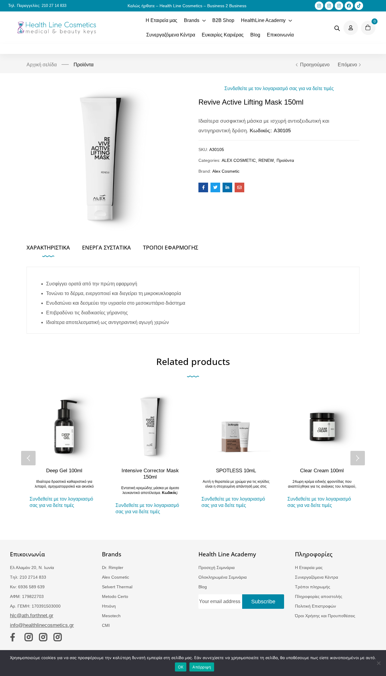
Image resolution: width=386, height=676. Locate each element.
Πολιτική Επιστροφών (315, 606)
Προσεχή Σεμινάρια (216, 567)
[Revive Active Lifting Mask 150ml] (203, 187)
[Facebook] (349, 6)
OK (181, 667)
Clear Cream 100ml (322, 470)
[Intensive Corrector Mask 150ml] (150, 426)
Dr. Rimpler (112, 567)
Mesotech (111, 615)
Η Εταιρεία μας (309, 567)
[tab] (54, 249)
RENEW (266, 160)
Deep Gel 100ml (64, 470)
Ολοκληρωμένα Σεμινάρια (222, 577)
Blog (202, 586)
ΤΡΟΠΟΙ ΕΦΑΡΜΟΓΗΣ (170, 247)
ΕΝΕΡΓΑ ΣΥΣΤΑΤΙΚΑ (106, 247)
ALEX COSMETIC (239, 160)
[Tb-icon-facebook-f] (14, 637)
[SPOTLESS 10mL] (236, 426)
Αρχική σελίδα (42, 64)
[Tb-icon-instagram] (28, 637)
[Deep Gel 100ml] (64, 426)
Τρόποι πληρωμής (312, 586)
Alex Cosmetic (225, 171)
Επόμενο (347, 64)
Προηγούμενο (315, 64)
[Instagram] (319, 6)
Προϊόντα (83, 64)
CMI (106, 625)
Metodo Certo (115, 596)
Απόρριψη (201, 667)
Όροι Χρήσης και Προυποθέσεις (325, 615)
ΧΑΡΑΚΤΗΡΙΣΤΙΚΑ (48, 247)
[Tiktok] (359, 6)
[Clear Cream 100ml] (321, 426)
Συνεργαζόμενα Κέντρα (316, 577)
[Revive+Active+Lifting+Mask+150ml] (215, 187)
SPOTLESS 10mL (236, 470)
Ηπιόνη (109, 606)
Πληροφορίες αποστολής (318, 596)
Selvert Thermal (117, 586)
